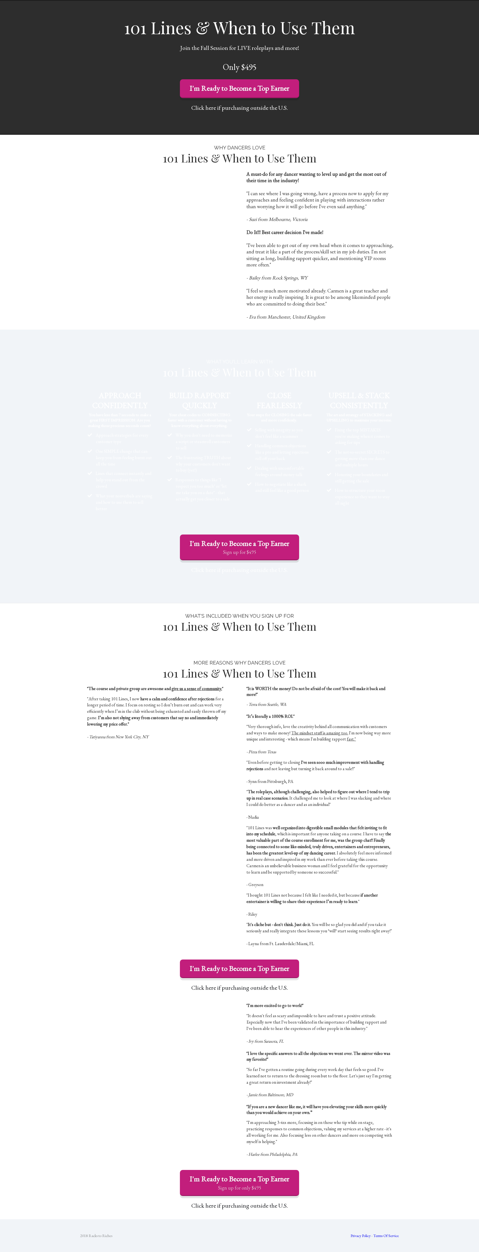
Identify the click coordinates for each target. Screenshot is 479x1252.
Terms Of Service (386, 1235)
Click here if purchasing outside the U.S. (239, 108)
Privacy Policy (361, 1235)
